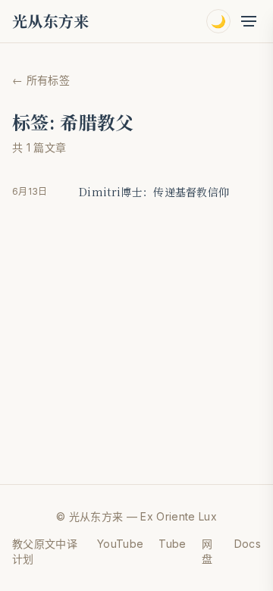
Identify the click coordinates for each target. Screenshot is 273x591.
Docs (247, 543)
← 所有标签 (41, 79)
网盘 (207, 551)
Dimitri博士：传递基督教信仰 (154, 191)
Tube (172, 543)
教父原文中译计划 (44, 551)
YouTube (120, 543)
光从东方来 (50, 21)
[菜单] (249, 21)
